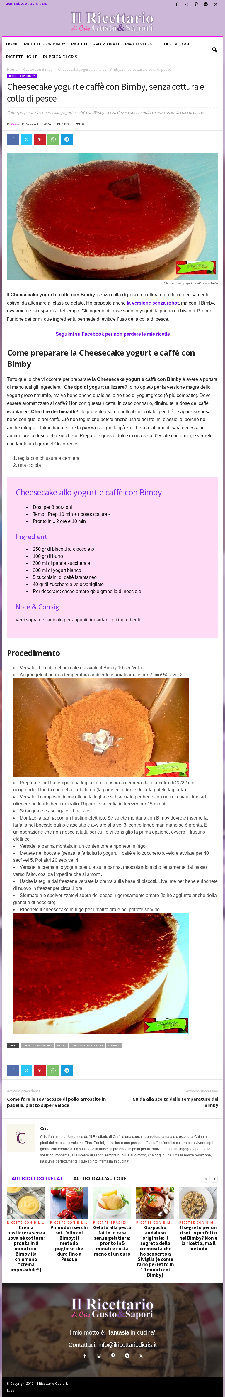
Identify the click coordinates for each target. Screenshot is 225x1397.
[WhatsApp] (53, 139)
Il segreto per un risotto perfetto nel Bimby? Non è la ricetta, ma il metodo (198, 1238)
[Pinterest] (196, 4)
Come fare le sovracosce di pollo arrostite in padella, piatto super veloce (56, 1102)
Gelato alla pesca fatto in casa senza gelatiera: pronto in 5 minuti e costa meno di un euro (112, 1240)
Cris (14, 124)
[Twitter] (215, 4)
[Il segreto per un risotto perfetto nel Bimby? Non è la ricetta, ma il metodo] (198, 1203)
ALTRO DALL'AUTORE (100, 1178)
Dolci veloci (175, 43)
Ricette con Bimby (44, 43)
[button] (214, 50)
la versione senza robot (153, 302)
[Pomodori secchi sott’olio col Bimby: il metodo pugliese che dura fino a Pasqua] (69, 1203)
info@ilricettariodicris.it (127, 1345)
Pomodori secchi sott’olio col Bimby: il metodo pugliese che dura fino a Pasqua (69, 1243)
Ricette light (21, 56)
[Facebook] (176, 4)
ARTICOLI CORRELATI (38, 1178)
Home (12, 43)
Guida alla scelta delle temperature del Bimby (175, 1102)
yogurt (114, 1045)
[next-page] (214, 1179)
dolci (61, 1045)
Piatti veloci (140, 43)
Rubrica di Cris (60, 56)
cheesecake (43, 1045)
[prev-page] (206, 1179)
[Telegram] (205, 4)
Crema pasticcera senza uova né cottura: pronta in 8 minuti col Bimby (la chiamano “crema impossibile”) (26, 1248)
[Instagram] (186, 4)
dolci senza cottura (87, 1045)
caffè (26, 1045)
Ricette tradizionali (95, 43)
